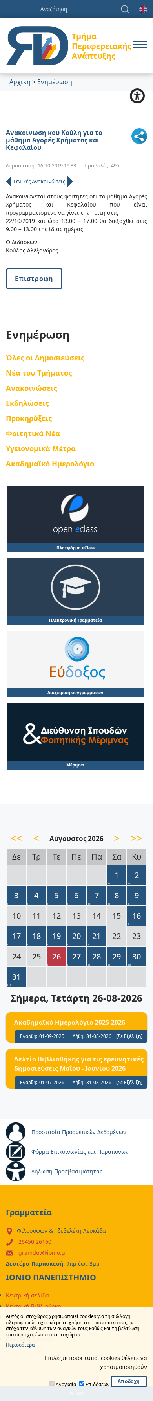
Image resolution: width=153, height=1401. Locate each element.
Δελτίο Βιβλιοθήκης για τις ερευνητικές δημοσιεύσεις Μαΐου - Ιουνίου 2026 (79, 1064)
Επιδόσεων (98, 1384)
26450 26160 (34, 1241)
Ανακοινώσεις (31, 388)
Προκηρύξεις (29, 418)
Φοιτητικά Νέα (33, 433)
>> (136, 838)
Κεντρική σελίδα (27, 1295)
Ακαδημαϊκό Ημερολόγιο (50, 463)
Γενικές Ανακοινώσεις (39, 181)
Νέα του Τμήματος (39, 373)
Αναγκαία (66, 1384)
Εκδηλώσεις (27, 403)
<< (16, 838)
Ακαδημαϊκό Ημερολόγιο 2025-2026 (69, 1022)
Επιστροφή (34, 278)
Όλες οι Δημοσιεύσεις (45, 357)
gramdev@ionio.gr (42, 1252)
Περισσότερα (20, 1345)
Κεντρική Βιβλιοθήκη (33, 1306)
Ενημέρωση (54, 81)
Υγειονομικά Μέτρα (41, 448)
